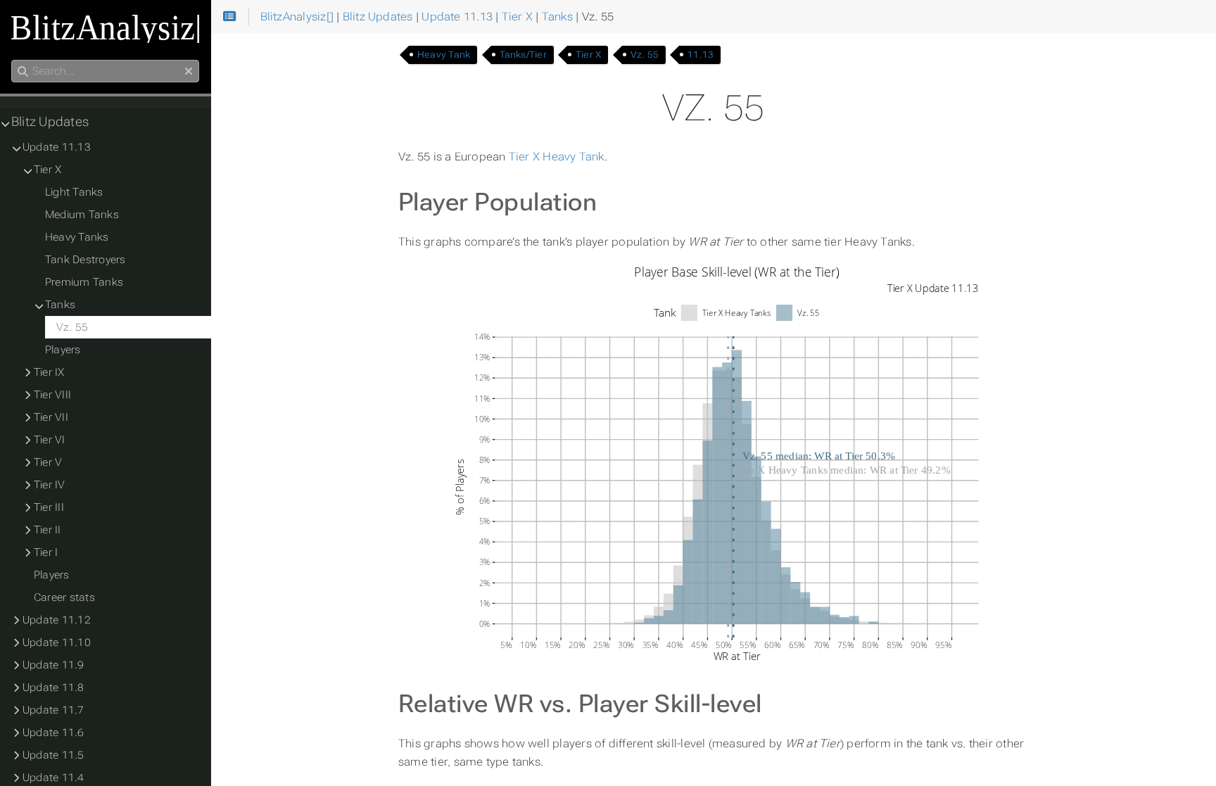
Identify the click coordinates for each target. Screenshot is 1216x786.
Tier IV (49, 484)
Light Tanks (74, 192)
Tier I (46, 552)
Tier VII (51, 417)
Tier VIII (52, 394)
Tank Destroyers (85, 259)
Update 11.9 (53, 665)
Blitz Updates (50, 122)
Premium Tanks (84, 282)
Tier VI (49, 439)
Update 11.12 (57, 620)
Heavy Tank (443, 54)
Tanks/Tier (523, 54)
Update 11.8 (53, 687)
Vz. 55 (645, 54)
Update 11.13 (57, 147)
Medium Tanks (82, 214)
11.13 (701, 54)
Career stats (64, 597)
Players (63, 349)
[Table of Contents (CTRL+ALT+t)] (229, 17)
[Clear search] (188, 71)
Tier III (49, 507)
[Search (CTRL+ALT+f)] (23, 71)
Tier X (588, 54)
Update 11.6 (53, 732)
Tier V (48, 462)
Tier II (47, 530)
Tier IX (49, 372)
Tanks (60, 304)
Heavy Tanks (77, 237)
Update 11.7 (53, 710)
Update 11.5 (53, 755)
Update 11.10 (57, 642)
